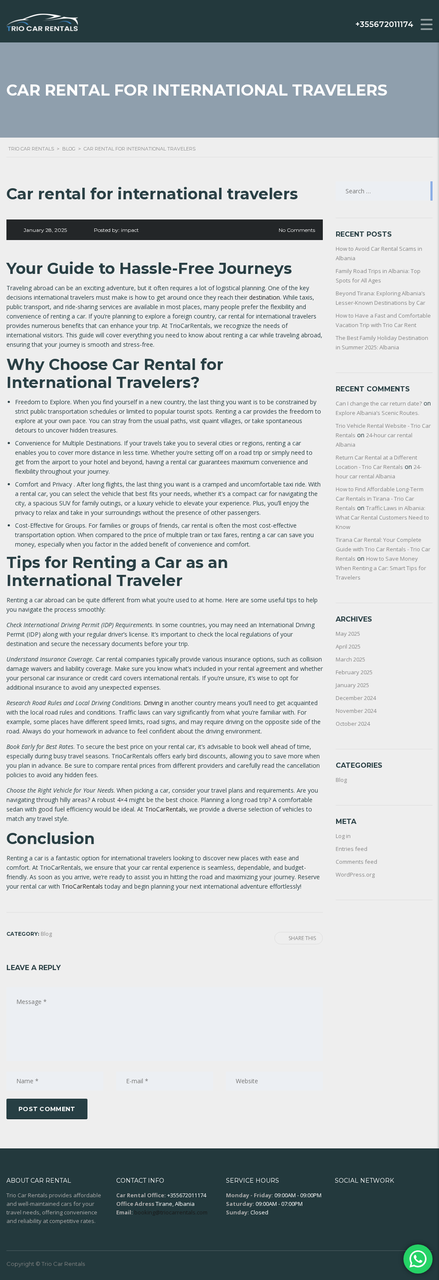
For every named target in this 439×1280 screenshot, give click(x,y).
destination (264, 297)
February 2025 (354, 672)
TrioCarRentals (82, 886)
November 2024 (356, 711)
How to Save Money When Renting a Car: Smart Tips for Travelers (381, 568)
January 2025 (352, 685)
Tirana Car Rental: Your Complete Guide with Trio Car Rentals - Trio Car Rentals (383, 549)
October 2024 (353, 723)
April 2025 (348, 646)
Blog (341, 780)
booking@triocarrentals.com (170, 1212)
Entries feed (351, 849)
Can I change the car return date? (379, 403)
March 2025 (350, 659)
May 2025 (348, 633)
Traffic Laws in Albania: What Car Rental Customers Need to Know (382, 517)
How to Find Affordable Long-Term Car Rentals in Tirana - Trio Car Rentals (380, 498)
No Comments (297, 230)
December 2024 (356, 698)
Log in (343, 836)
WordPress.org (355, 874)
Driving (153, 703)
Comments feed (356, 861)
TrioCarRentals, (167, 809)
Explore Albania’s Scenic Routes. (377, 413)
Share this (302, 938)
